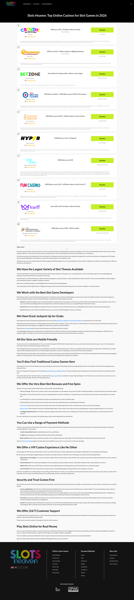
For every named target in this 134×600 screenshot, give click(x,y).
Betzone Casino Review (102, 78)
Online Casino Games (60, 551)
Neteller (83, 564)
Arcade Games (55, 572)
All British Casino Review (102, 98)
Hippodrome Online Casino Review (102, 232)
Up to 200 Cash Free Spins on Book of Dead (65, 206)
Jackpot (28, 328)
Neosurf (83, 575)
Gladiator (79, 320)
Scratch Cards (55, 558)
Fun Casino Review (102, 189)
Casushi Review (102, 34)
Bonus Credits (24, 408)
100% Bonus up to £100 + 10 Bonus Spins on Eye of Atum (65, 116)
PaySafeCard (84, 566)
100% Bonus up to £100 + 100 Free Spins (65, 228)
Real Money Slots (114, 561)
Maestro (83, 572)
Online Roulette (56, 561)
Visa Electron (84, 569)
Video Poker (62, 371)
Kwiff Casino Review (102, 211)
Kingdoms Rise (60, 320)
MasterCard (84, 561)
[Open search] (131, 4)
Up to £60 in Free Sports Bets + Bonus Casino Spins (65, 73)
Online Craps (55, 566)
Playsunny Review (102, 56)
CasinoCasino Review (102, 120)
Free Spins (23, 405)
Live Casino (54, 376)
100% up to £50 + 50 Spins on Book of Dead (65, 29)
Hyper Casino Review (102, 142)
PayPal (82, 555)
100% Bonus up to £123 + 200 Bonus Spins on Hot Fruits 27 (65, 184)
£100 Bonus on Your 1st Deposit (65, 138)
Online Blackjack (56, 555)
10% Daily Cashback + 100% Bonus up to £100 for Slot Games (65, 94)
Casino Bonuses (113, 555)
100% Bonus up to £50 (65, 160)
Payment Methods (27, 441)
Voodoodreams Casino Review (102, 164)
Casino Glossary (113, 564)
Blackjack (53, 371)
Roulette (47, 371)
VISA (82, 558)
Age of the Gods (70, 320)
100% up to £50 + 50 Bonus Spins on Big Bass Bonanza (65, 51)
